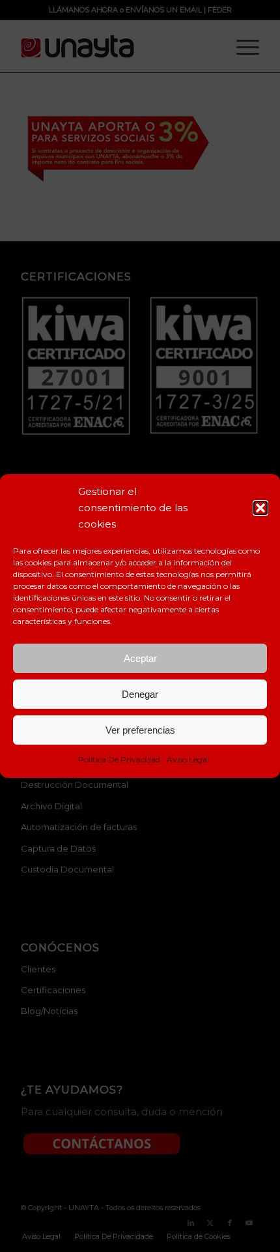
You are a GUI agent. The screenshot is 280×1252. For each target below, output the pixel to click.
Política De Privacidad (119, 759)
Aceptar (140, 658)
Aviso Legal (188, 759)
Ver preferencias (140, 730)
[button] (260, 507)
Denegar (140, 694)
